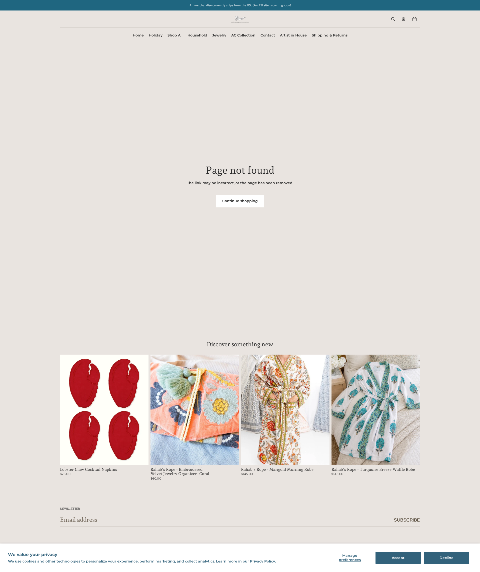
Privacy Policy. (263, 561)
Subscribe (407, 520)
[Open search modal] (393, 18)
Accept (398, 558)
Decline (447, 558)
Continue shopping (240, 201)
